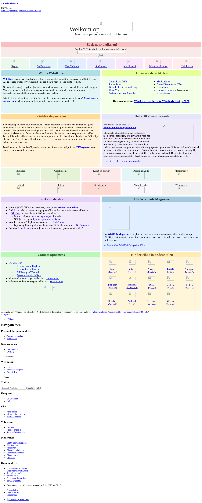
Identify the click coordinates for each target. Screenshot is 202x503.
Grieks (170, 302)
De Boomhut (82, 225)
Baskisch (112, 286)
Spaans (151, 270)
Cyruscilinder (163, 92)
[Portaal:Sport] (101, 192)
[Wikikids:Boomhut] (43, 63)
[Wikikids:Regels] (15, 63)
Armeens (132, 286)
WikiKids (8, 79)
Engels (170, 270)
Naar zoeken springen (31, 10)
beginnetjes (45, 216)
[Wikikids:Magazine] (119, 228)
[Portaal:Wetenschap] (181, 192)
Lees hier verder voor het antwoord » (122, 161)
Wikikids (10, 319)
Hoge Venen (115, 90)
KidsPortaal (59, 222)
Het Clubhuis (56, 281)
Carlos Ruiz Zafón (118, 81)
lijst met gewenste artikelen (46, 219)
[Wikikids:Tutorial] (101, 63)
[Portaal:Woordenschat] (141, 192)
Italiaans (132, 270)
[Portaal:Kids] (130, 63)
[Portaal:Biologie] (20, 178)
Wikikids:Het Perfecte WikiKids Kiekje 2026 (161, 101)
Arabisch (132, 302)
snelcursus (26, 228)
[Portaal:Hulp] (187, 63)
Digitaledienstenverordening (123, 87)
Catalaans (170, 286)
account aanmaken (68, 207)
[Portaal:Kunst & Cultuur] (101, 178)
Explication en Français (28, 269)
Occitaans (152, 302)
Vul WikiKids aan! (9, 3)
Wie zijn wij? (15, 263)
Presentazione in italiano (29, 275)
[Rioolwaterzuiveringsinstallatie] (178, 140)
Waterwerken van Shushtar (122, 92)
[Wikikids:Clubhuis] (72, 63)
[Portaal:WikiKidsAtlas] (141, 178)
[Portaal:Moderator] (158, 63)
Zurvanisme (115, 84)
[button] (2, 356)
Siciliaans (189, 286)
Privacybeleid (12, 490)
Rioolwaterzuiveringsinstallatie (119, 127)
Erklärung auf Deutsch (28, 272)
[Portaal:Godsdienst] (60, 192)
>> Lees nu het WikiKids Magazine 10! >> (124, 245)
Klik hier (15, 213)
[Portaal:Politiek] (20, 192)
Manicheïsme (163, 81)
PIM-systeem (83, 147)
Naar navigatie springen (11, 10)
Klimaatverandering (166, 90)
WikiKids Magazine (118, 234)
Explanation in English (28, 266)
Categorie (5, 314)
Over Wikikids (13, 492)
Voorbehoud (12, 495)
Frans (112, 270)
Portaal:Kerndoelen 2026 (169, 84)
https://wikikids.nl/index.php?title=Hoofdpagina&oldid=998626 (120, 312)
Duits (151, 286)
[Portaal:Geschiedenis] (60, 178)
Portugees (189, 270)
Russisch (112, 302)
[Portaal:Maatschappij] (181, 178)
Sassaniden (162, 87)
